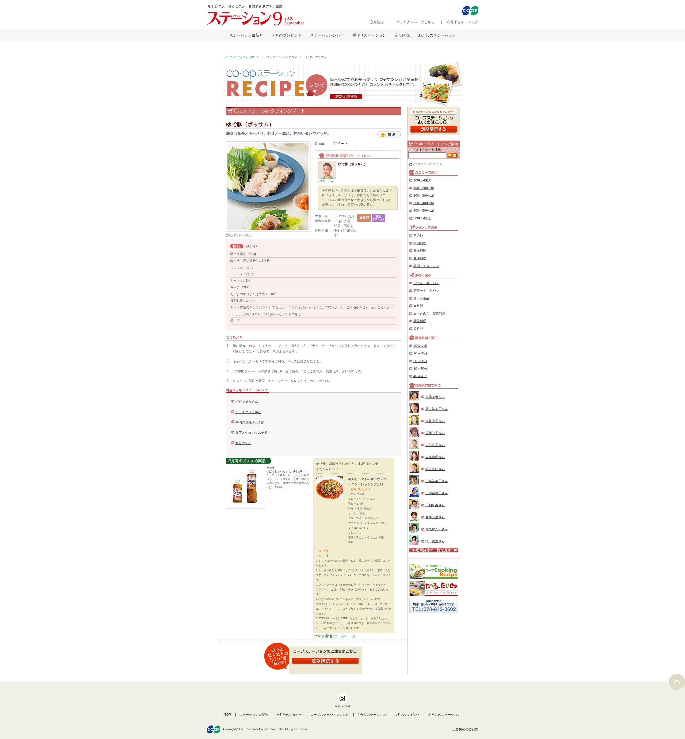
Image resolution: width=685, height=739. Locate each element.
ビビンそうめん (246, 402)
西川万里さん (435, 517)
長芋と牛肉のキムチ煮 (251, 433)
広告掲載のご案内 (465, 729)
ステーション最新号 (246, 35)
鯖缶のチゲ (243, 443)
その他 (418, 235)
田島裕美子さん (436, 481)
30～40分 (420, 368)
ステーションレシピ (327, 35)
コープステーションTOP (239, 56)
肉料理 (418, 306)
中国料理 (419, 243)
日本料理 (419, 251)
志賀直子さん (435, 445)
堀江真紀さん (435, 469)
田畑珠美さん (435, 505)
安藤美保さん (435, 397)
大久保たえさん (436, 529)
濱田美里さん (435, 541)
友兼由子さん (435, 421)
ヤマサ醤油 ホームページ (334, 636)
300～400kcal (423, 203)
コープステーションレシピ (329, 715)
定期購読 (402, 35)
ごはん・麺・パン (426, 283)
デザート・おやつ (426, 290)
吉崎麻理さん (435, 457)
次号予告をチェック (462, 22)
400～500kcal (423, 210)
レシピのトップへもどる (427, 163)
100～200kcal (423, 188)
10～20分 (420, 353)
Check (320, 143)
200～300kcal (423, 196)
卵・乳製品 (421, 298)
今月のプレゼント (287, 35)
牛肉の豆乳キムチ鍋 (249, 422)
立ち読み (377, 22)
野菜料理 (419, 321)
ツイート (340, 143)
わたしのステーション (437, 35)
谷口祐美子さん (436, 409)
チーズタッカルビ (248, 412)
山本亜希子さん (436, 493)
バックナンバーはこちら (415, 22)
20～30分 (420, 361)
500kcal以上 (422, 218)
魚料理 (418, 328)
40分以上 (420, 376)
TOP (227, 715)
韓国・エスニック (426, 266)
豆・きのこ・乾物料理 (429, 313)
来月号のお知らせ (289, 715)
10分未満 (420, 346)
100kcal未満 (422, 180)
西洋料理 (419, 258)
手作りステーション (369, 35)
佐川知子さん (435, 433)
